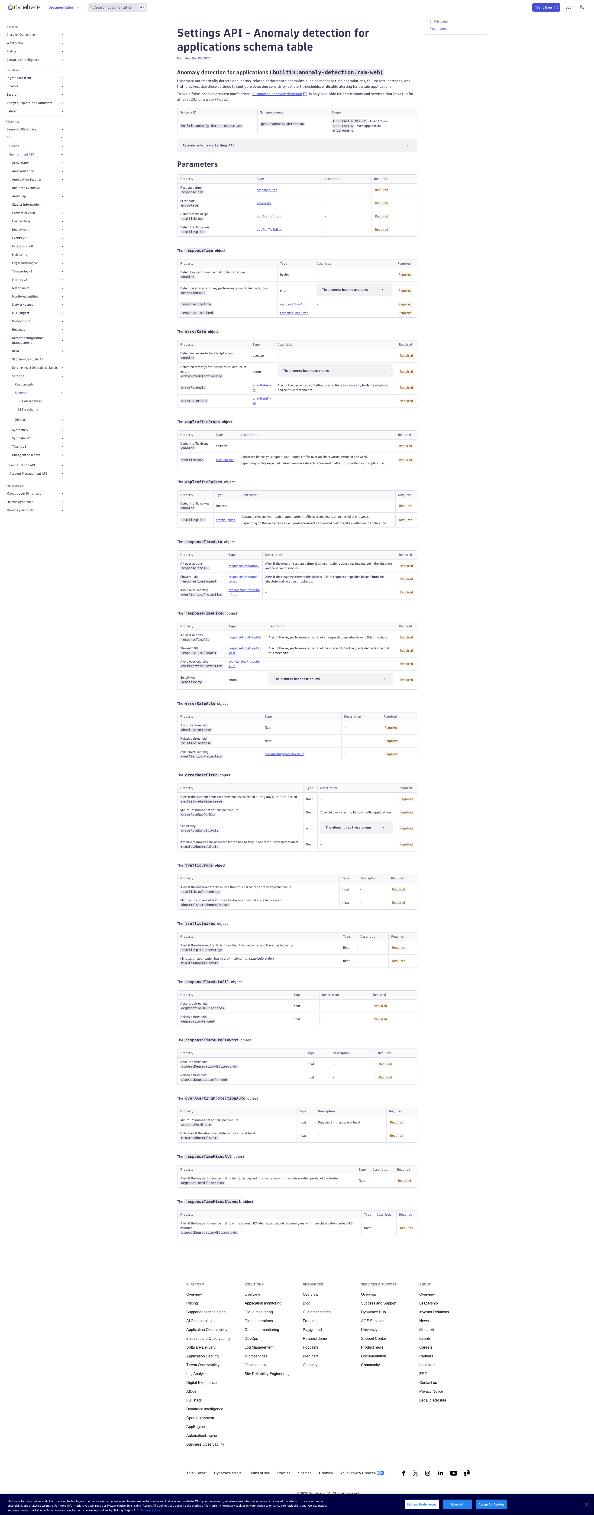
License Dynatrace (19, 501)
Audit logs (19, 196)
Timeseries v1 (22, 271)
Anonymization (23, 171)
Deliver (11, 111)
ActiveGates (20, 162)
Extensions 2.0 (22, 246)
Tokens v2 (19, 446)
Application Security (27, 179)
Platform (12, 51)
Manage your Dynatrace (23, 493)
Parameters (438, 28)
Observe (12, 86)
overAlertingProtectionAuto (284, 754)
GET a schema (28, 409)
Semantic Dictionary (21, 129)
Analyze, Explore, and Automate (29, 102)
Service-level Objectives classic (35, 367)
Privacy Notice (150, 1510)
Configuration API (22, 465)
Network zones (22, 304)
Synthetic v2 (21, 438)
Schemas (21, 392)
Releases (18, 329)
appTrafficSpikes (269, 229)
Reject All (457, 1504)
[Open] (62, 35)
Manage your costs (20, 510)
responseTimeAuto (293, 304)
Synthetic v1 (21, 429)
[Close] (62, 138)
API (9, 137)
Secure (11, 94)
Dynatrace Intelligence (22, 59)
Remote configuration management (28, 340)
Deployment (20, 229)
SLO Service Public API (28, 359)
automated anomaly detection (277, 94)
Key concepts (24, 384)
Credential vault (23, 212)
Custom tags (21, 221)
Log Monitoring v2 (25, 263)
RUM (15, 351)
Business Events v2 (26, 187)
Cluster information (26, 204)
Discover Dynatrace (20, 34)
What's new (14, 43)
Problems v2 (21, 321)
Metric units (20, 288)
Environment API (21, 154)
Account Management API (28, 473)
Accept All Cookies (491, 1504)
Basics (14, 146)
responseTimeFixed (294, 312)
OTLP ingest (20, 312)
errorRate (264, 203)
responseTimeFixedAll (245, 637)
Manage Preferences (421, 1504)
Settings (18, 376)
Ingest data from (18, 77)
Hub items (19, 254)
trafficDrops (225, 460)
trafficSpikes (225, 519)
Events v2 (19, 238)
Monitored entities (25, 296)
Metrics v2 (19, 279)
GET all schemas (30, 401)
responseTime (267, 189)
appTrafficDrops (269, 216)
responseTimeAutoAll (244, 565)
